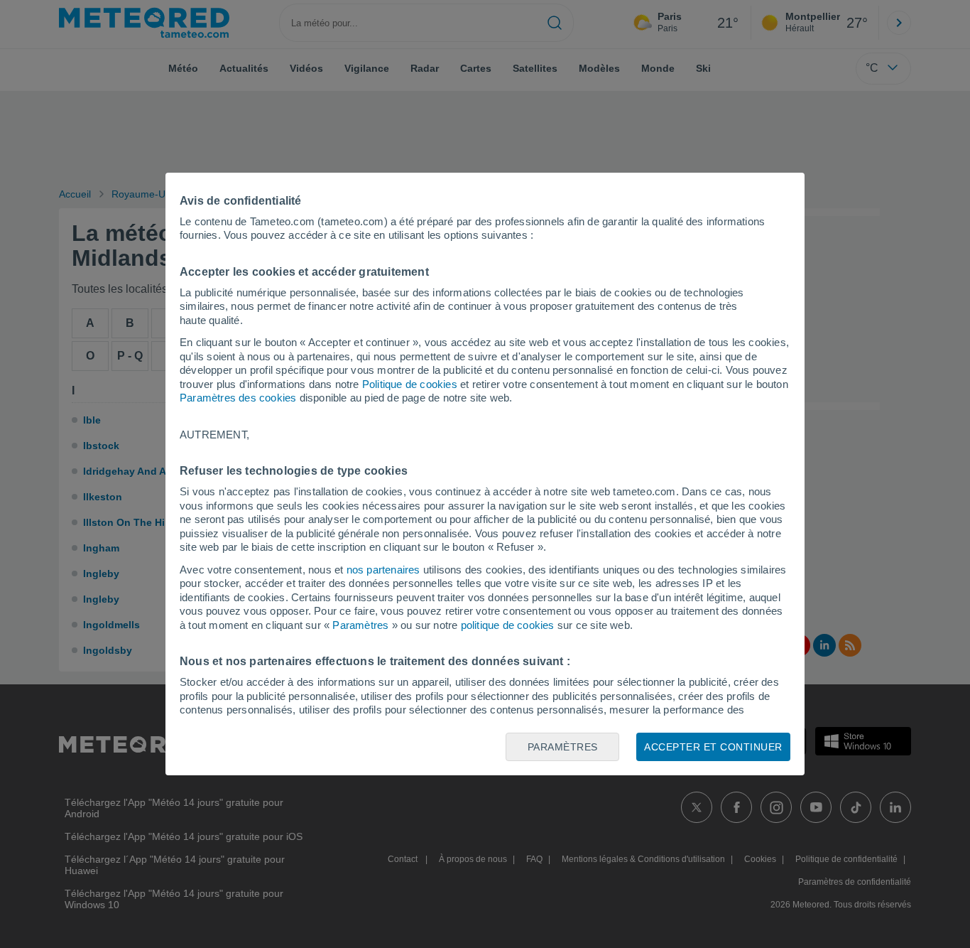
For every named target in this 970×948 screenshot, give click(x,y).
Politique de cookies (409, 384)
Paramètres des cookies (238, 398)
